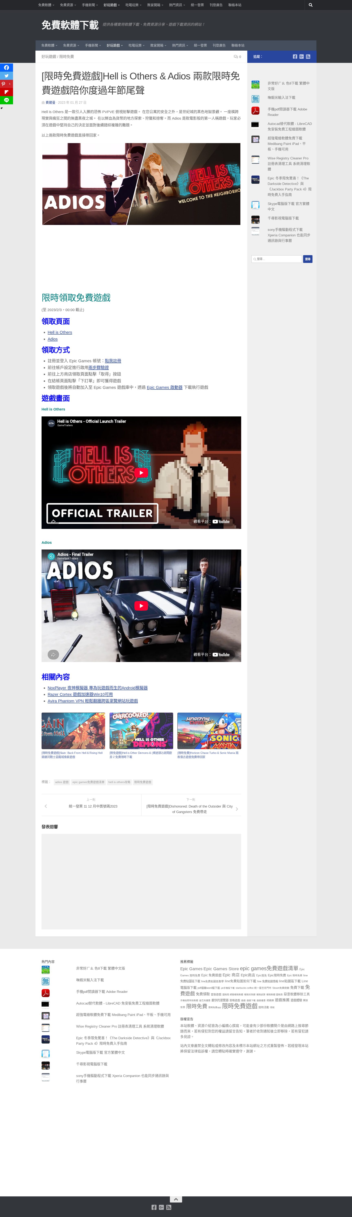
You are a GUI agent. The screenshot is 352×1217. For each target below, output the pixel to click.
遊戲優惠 (261, 1000)
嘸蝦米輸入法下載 (281, 98)
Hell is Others (60, 332)
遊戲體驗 (296, 1000)
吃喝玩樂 (132, 5)
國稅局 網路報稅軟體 (232, 994)
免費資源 (66, 5)
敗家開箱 (153, 5)
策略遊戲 (235, 1000)
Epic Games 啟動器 (165, 387)
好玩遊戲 (110, 5)
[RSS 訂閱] (308, 56)
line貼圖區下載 (290, 981)
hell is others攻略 (119, 782)
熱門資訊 (175, 5)
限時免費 (66, 57)
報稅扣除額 (249, 994)
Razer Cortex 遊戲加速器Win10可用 (80, 694)
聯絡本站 (234, 5)
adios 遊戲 (62, 782)
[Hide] (1, 108)
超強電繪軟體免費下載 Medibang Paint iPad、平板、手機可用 (287, 143)
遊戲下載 (251, 1000)
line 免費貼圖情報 (267, 981)
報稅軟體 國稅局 (274, 994)
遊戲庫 (270, 1000)
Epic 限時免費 (294, 975)
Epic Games (191, 969)
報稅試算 (260, 994)
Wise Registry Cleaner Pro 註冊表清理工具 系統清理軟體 (289, 163)
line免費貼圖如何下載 (240, 981)
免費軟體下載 (70, 25)
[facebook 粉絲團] (295, 56)
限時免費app (214, 1007)
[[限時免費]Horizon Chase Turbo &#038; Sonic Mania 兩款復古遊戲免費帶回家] (209, 731)
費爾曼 (50, 102)
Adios (53, 339)
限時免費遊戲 (142, 782)
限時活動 (263, 1007)
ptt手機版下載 (228, 988)
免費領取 (203, 994)
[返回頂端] (176, 1199)
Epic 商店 (231, 975)
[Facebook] (6, 67)
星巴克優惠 (204, 1000)
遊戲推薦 (282, 1000)
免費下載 (297, 988)
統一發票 (197, 5)
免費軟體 (44, 5)
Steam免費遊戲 (280, 988)
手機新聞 (88, 5)
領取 (272, 1007)
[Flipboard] (6, 92)
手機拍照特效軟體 (189, 1000)
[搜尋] (311, 5)
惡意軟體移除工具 (297, 994)
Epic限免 (261, 975)
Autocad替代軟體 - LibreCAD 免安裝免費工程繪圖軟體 (118, 1003)
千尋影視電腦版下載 (283, 218)
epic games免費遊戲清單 (88, 782)
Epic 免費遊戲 (211, 975)
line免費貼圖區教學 (212, 981)
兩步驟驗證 (98, 367)
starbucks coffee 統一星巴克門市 (253, 988)
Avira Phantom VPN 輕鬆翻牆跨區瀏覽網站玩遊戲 (93, 701)
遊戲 (243, 1000)
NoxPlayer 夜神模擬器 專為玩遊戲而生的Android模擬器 (98, 688)
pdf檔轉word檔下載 (209, 988)
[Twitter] (6, 76)
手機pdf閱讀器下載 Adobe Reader (102, 992)
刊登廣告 (216, 5)
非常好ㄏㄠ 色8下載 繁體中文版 (100, 968)
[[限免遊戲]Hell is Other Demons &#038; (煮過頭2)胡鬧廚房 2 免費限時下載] (141, 731)
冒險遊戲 (216, 994)
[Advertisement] (141, 260)
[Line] (6, 100)
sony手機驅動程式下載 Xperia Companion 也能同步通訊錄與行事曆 (289, 235)
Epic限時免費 (277, 975)
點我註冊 (113, 361)
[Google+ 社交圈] (301, 56)
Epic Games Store (221, 968)
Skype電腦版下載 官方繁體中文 (100, 1053)
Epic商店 (248, 975)
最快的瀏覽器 (220, 1000)
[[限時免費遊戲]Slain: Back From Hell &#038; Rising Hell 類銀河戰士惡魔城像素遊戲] (73, 731)
